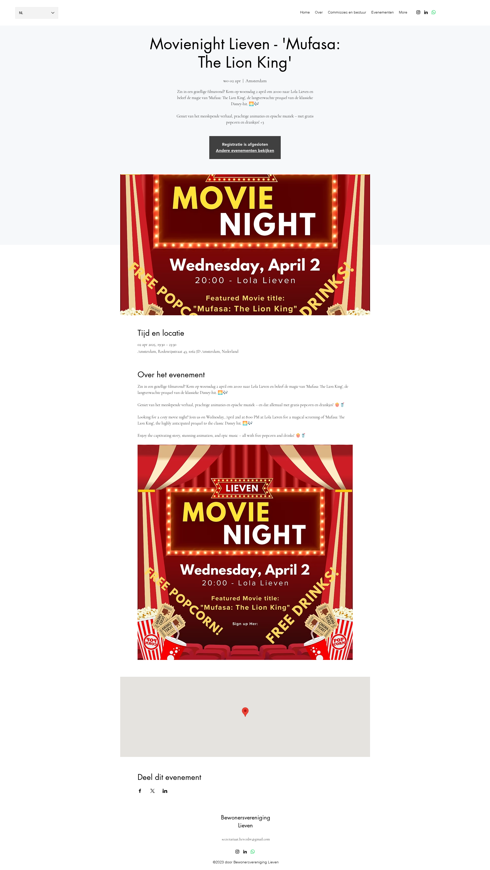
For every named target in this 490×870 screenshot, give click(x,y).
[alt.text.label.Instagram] (418, 12)
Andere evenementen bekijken (245, 150)
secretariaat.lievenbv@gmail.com (246, 839)
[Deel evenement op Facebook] (140, 791)
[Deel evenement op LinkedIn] (165, 791)
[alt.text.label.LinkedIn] (425, 12)
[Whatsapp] (433, 12)
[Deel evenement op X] (152, 791)
